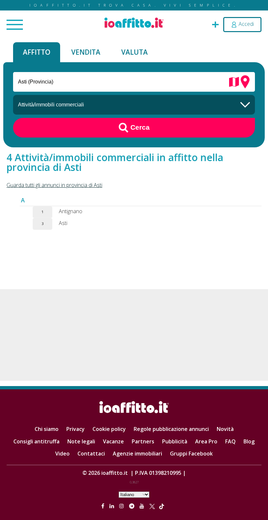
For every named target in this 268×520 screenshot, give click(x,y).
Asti (63, 223)
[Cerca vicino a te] (245, 81)
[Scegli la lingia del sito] (134, 494)
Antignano (70, 211)
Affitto (36, 52)
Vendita (85, 52)
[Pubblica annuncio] (215, 24)
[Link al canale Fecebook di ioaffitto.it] (103, 506)
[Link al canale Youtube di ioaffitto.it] (142, 506)
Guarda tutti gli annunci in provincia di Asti (54, 185)
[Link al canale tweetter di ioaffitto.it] (152, 506)
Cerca (139, 127)
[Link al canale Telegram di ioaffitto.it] (132, 506)
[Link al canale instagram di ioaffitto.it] (122, 506)
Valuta (134, 52)
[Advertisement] (134, 335)
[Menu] (15, 25)
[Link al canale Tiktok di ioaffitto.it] (161, 506)
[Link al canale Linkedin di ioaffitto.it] (112, 506)
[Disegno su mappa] (234, 81)
